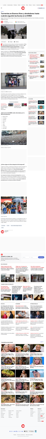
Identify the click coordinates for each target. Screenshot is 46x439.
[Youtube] (14, 431)
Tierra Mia (31, 413)
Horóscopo (2, 414)
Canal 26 (6, 21)
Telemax (31, 414)
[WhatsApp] (19, 431)
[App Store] (26, 431)
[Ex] (13, 431)
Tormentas (3, 225)
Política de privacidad (41, 414)
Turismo (17, 417)
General (2, 11)
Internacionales (34, 303)
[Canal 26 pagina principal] (23, 9)
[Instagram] (11, 431)
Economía (18, 303)
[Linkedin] (16, 431)
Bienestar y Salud (11, 410)
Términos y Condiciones (21, 434)
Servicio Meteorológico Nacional (16, 225)
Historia (17, 413)
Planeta (17, 414)
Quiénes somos (40, 410)
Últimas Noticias (3, 410)
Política (3, 303)
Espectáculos (3, 413)
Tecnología (2, 417)
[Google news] (22, 431)
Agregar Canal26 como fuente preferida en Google (21, 22)
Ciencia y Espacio (18, 410)
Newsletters (40, 421)
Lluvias (8, 225)
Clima (2, 227)
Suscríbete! (41, 257)
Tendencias (10, 417)
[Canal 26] (23, 426)
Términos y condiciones (41, 413)
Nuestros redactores (41, 418)
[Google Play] (31, 431)
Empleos (39, 419)
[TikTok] (17, 431)
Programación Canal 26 (41, 417)
